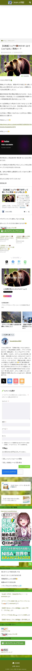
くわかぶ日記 (18, 2)
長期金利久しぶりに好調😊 (9, 579)
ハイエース (18, 305)
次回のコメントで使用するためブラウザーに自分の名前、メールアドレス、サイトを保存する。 (16, 443)
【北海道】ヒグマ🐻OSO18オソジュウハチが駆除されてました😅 (7, 247)
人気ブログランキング (6, 652)
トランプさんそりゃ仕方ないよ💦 (11, 585)
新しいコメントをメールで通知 (12, 459)
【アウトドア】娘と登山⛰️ (9, 615)
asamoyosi (4, 596)
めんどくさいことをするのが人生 (11, 575)
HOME (17, 663)
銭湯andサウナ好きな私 (8, 582)
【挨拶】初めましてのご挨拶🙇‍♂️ (10, 608)
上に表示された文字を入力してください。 (14, 452)
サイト (4, 436)
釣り (3, 307)
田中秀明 (24, 619)
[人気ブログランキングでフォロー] (12, 231)
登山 (28, 305)
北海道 (24, 305)
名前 (4, 422)
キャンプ (11, 305)
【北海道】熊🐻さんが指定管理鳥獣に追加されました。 (23, 238)
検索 (30, 564)
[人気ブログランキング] (4, 649)
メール (5, 429)
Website (22, 384)
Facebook (10, 384)
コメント (5, 401)
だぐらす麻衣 (23, 615)
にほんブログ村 (11, 227)
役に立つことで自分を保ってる (10, 572)
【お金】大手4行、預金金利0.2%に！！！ (13, 594)
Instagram (16, 384)
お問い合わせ (16, 666)
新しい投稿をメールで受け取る (12, 462)
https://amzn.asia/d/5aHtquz (9, 511)
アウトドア (5, 305)
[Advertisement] (16, 22)
